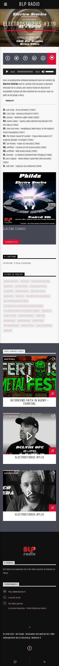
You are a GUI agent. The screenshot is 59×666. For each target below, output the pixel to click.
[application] (29, 72)
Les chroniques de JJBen (16, 301)
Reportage (38, 320)
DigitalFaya (21, 286)
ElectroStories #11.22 (29, 514)
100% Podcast (11, 281)
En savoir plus (11, 242)
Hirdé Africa (22, 291)
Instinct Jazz (38, 291)
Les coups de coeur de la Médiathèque (23, 306)
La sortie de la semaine (38, 296)
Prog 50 (40, 315)
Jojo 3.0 (19, 296)
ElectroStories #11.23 (29, 457)
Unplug (7, 330)
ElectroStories (29, 19)
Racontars (9, 320)
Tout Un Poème (44, 325)
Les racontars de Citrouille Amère (21, 310)
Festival (8, 291)
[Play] (7, 71)
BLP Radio (29, 4)
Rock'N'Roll (28, 325)
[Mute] (43, 71)
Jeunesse (8, 296)
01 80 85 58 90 (14, 597)
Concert (8, 286)
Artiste (25, 281)
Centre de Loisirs (40, 281)
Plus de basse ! (26, 315)
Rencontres (24, 320)
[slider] (50, 71)
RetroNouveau (11, 325)
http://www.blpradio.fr (16, 592)
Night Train (10, 315)
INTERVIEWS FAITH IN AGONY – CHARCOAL (29, 402)
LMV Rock (46, 310)
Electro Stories (14, 229)
